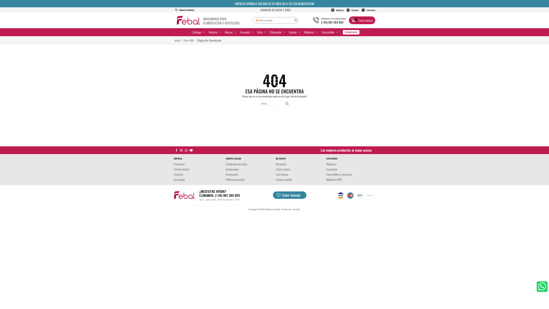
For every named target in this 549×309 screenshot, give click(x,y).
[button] (337, 10)
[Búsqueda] (296, 20)
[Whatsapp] (186, 150)
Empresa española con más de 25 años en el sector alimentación (274, 3)
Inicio (177, 40)
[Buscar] (287, 103)
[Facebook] (176, 150)
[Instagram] (181, 150)
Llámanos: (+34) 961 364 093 (219, 193)
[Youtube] (191, 150)
